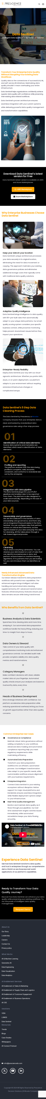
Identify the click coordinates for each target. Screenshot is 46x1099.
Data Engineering (8, 967)
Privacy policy (7, 948)
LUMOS (4, 1017)
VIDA (3, 1013)
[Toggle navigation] (43, 4)
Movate (35, 416)
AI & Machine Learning (10, 959)
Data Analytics (7, 975)
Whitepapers (6, 1042)
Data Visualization (8, 971)
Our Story (5, 932)
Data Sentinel (6, 1022)
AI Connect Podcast (9, 1046)
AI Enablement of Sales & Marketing (15, 986)
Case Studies (6, 1038)
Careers (4, 940)
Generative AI (7, 963)
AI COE (4, 1003)
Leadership (6, 936)
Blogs (4, 1034)
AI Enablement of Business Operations (16, 998)
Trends (4, 1029)
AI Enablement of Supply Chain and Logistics (18, 990)
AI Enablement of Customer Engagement (17, 994)
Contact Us (6, 944)
